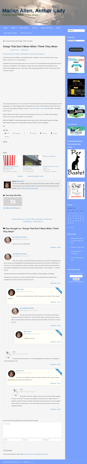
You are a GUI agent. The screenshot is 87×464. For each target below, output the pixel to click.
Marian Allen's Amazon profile (30, 188)
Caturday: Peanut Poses (77, 247)
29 (68, 223)
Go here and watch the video (36, 108)
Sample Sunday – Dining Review (32, 221)
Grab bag (20, 176)
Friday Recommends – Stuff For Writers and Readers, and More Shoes (33, 219)
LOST (18, 103)
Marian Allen (24, 50)
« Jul (68, 227)
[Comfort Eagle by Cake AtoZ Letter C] (52, 160)
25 (75, 220)
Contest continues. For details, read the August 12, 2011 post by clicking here (24, 54)
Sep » (72, 227)
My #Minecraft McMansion (11, 208)
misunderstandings (33, 176)
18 (75, 218)
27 (80, 220)
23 (70, 220)
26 (78, 220)
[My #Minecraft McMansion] (12, 205)
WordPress (20, 462)
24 (73, 220)
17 (73, 218)
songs (41, 176)
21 (83, 218)
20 (80, 218)
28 (83, 220)
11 (75, 216)
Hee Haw (14, 60)
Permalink (53, 247)
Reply (59, 247)
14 (83, 216)
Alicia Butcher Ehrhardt (20, 237)
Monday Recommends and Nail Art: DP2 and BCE (77, 241)
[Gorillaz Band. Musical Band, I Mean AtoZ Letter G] (12, 160)
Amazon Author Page (76, 49)
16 (70, 218)
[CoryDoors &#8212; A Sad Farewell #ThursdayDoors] (32, 160)
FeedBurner (79, 281)
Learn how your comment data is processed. (36, 454)
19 (78, 218)
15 (68, 218)
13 (80, 216)
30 (70, 223)
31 (73, 223)
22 (68, 220)
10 (73, 216)
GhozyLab (31, 462)
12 (78, 216)
